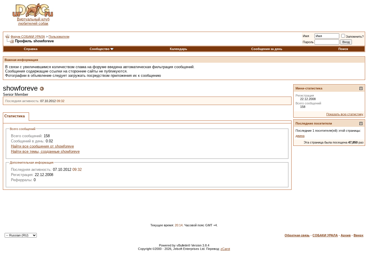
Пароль (308, 42)
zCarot (225, 248)
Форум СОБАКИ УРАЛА (28, 36)
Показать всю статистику (344, 114)
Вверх (358, 235)
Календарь (178, 49)
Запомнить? (355, 36)
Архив (346, 235)
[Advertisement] (214, 14)
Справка (30, 49)
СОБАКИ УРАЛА (325, 235)
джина (300, 135)
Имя (306, 36)
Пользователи (59, 36)
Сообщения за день (266, 49)
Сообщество (100, 49)
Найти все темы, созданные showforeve (45, 151)
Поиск (343, 49)
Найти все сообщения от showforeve (42, 146)
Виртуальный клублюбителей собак (33, 21)
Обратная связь (297, 235)
